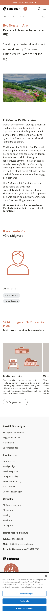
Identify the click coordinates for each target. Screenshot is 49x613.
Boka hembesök (12, 295)
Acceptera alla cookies (24, 608)
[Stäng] (46, 576)
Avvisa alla (24, 601)
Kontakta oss (9, 461)
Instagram (8, 525)
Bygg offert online (11, 437)
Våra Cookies (9, 486)
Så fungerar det (13, 402)
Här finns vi (24, 17)
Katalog (6, 515)
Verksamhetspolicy (12, 481)
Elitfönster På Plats (9, 17)
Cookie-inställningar (12, 492)
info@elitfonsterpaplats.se (21, 544)
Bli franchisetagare (12, 505)
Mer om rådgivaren (11, 301)
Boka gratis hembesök (24, 2)
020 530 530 (17, 539)
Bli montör (8, 510)
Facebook (7, 520)
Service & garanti (11, 471)
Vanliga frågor (9, 466)
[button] (44, 9)
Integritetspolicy (10, 476)
